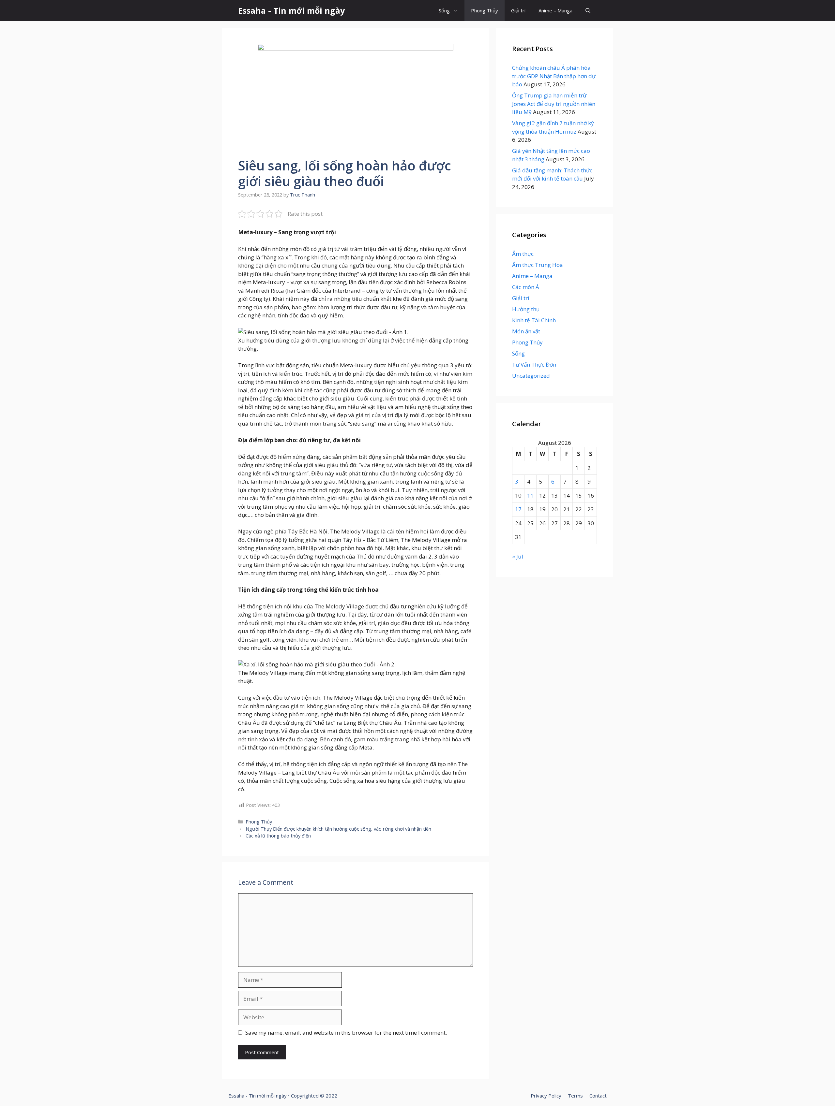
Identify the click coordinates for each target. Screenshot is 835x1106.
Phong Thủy (484, 10)
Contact (598, 1095)
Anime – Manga (555, 10)
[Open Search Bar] (588, 10)
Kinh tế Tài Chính (534, 320)
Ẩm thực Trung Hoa (537, 265)
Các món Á (525, 287)
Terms (575, 1095)
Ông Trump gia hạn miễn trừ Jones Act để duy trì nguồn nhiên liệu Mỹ (553, 104)
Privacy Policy (546, 1095)
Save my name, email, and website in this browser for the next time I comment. (346, 1032)
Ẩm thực (523, 253)
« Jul (517, 556)
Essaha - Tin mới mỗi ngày (291, 10)
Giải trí (518, 10)
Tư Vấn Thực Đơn (534, 364)
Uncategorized (531, 375)
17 (518, 509)
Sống (444, 10)
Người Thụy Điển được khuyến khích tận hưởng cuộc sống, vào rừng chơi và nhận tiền (338, 829)
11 (530, 495)
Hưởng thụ (525, 309)
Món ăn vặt (526, 331)
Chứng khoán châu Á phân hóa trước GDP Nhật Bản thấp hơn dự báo (554, 76)
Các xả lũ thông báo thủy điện (278, 836)
